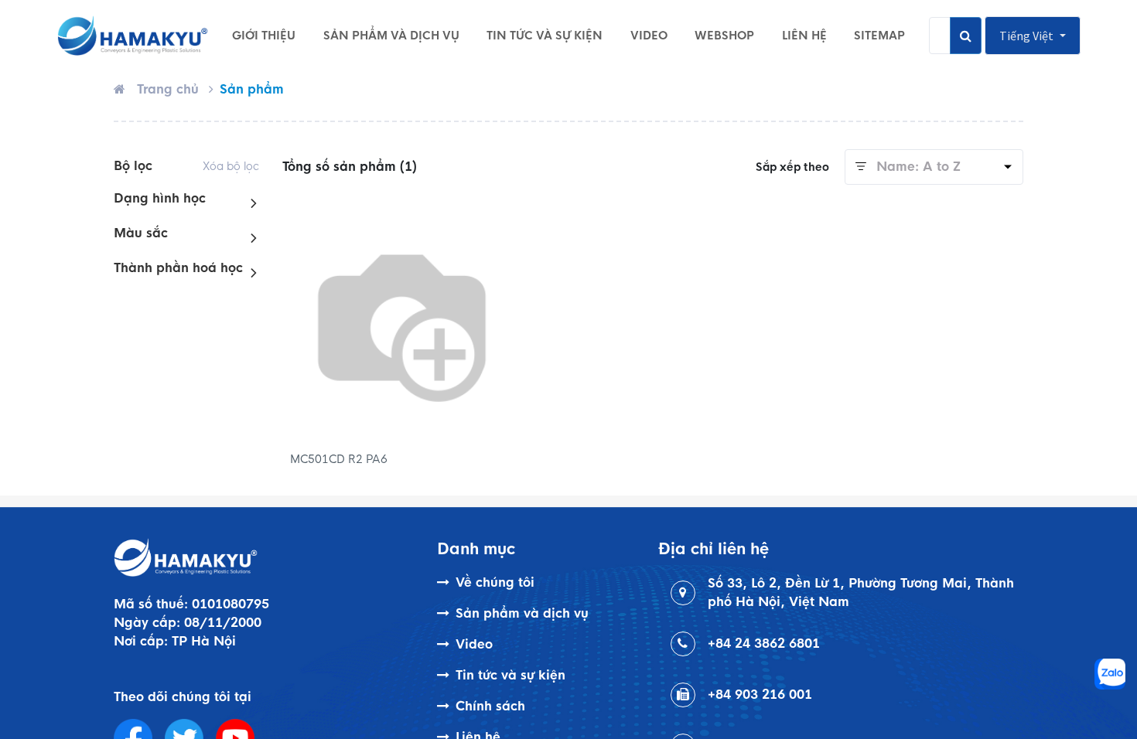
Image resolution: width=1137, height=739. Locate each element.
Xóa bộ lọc (231, 166)
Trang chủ (168, 89)
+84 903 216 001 (760, 694)
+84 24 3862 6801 (764, 643)
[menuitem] (264, 35)
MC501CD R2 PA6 (339, 459)
